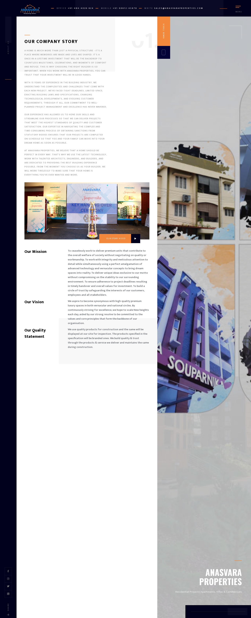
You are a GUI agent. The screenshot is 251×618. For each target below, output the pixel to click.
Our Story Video (116, 238)
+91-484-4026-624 (81, 8)
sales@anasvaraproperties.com (178, 8)
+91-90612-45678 (125, 8)
